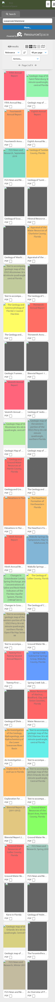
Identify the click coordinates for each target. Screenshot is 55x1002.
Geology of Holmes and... (40, 914)
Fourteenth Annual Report (18, 141)
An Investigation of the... (17, 759)
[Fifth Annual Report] (14, 85)
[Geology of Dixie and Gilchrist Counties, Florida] (14, 704)
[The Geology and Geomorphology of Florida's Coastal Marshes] (14, 317)
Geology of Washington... (17, 257)
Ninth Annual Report (15, 566)
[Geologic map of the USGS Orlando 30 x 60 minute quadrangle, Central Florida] (14, 936)
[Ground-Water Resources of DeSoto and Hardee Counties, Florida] (37, 627)
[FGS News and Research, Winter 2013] (14, 975)
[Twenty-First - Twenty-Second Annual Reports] (14, 665)
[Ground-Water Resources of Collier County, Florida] (14, 859)
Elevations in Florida (15, 527)
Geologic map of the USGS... (19, 953)
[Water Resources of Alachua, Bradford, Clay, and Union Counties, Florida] (37, 704)
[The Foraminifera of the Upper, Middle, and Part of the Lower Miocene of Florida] (37, 936)
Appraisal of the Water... (40, 257)
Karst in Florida (14, 914)
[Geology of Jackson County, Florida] (37, 395)
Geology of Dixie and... (16, 721)
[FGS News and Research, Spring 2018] (37, 859)
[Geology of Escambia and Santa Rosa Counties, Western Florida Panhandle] (14, 201)
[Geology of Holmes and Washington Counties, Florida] (37, 897)
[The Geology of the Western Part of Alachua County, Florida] (37, 279)
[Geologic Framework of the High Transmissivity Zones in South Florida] (14, 356)
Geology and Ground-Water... (19, 489)
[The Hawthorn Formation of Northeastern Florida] (37, 511)
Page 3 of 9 (27, 65)
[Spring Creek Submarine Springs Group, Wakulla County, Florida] (37, 665)
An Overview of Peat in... (40, 991)
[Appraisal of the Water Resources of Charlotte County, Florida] (37, 240)
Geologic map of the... (39, 450)
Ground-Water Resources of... (19, 875)
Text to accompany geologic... (19, 295)
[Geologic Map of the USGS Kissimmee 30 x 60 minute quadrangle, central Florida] (14, 433)
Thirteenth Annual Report (41, 334)
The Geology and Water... (40, 489)
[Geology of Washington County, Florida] (14, 240)
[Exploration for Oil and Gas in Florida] (14, 781)
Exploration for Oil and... (17, 798)
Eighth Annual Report (39, 141)
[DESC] (24, 52)
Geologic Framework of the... (19, 373)
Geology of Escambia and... (18, 218)
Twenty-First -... (14, 682)
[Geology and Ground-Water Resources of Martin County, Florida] (14, 472)
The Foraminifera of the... (40, 953)
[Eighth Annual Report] (37, 124)
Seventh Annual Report (16, 411)
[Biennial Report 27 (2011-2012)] (14, 820)
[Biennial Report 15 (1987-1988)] (37, 356)
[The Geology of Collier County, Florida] (37, 588)
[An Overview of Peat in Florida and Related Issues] (37, 975)
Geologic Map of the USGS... (19, 450)
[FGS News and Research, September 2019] (14, 163)
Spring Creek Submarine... (41, 682)
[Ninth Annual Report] (14, 549)
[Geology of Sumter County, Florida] (37, 163)
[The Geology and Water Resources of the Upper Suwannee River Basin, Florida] (37, 472)
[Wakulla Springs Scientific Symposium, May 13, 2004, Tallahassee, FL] (37, 549)
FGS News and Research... (17, 179)
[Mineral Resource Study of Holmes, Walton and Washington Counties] (37, 201)
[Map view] (43, 46)
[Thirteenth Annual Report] (37, 317)
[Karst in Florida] (14, 897)
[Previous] (20, 65)
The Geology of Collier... (39, 605)
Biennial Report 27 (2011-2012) (20, 837)
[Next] (35, 65)
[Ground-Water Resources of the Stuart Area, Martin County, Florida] (37, 820)
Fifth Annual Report (15, 102)
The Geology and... (14, 334)
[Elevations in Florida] (14, 511)
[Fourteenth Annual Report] (14, 124)
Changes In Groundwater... (18, 605)
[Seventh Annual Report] (14, 395)
